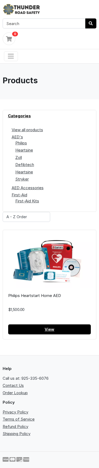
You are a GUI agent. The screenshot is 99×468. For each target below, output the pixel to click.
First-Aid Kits (27, 200)
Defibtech (24, 164)
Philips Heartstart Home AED (34, 295)
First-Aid (19, 194)
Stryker (22, 179)
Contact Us (13, 385)
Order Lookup (15, 392)
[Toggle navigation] (11, 56)
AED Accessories (28, 187)
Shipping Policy (16, 433)
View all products (27, 129)
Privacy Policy (15, 412)
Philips (21, 142)
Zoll (18, 157)
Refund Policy (15, 426)
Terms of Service (19, 419)
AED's (17, 136)
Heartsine (24, 150)
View (49, 329)
